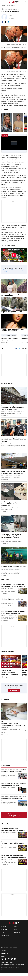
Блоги (15, 929)
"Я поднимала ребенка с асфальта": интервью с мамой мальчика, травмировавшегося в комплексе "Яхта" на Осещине (13, 724)
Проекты (3, 926)
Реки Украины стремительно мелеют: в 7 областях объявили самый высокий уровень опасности (13, 798)
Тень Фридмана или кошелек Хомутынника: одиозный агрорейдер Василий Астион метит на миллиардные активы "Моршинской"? (13, 831)
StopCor (10, 15)
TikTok (5, 271)
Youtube (14, 270)
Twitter (17, 270)
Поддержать (15, 690)
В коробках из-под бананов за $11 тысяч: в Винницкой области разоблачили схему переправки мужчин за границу (13, 568)
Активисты (4, 950)
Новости (3, 929)
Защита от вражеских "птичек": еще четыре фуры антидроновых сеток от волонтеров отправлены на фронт (11, 672)
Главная (3, 5)
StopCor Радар (5, 935)
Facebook (10, 270)
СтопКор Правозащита (7, 945)
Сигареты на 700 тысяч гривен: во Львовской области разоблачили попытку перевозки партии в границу (13, 536)
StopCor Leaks (6, 824)
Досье (2, 932)
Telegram (5, 270)
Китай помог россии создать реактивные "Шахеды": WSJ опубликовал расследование (13, 503)
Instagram (22, 270)
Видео (15, 926)
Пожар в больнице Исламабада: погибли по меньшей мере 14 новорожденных (13, 472)
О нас (2, 942)
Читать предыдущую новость (9, 335)
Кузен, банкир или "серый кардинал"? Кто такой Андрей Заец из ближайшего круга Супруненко (13, 857)
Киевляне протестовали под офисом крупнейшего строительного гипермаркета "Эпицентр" (9, 340)
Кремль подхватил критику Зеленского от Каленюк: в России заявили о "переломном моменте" (13, 785)
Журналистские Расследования (9, 948)
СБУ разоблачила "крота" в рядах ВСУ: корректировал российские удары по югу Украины (13, 439)
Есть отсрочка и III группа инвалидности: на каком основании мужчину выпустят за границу (13, 586)
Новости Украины (11, 5)
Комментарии (8, 349)
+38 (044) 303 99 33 (14, 816)
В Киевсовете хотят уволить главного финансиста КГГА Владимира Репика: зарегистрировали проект (12, 407)
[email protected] (14, 970)
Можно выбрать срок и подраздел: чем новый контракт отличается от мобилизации (13, 613)
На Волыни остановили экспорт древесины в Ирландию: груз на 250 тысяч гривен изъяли (12, 599)
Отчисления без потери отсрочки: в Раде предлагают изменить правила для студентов (13, 771)
